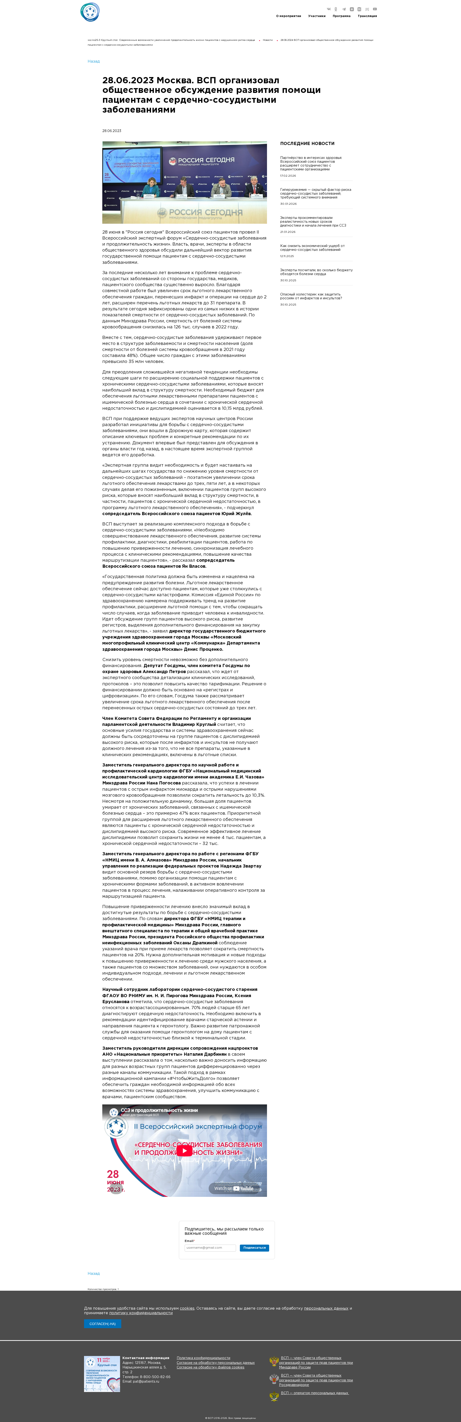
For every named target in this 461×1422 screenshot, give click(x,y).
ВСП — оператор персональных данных (315, 1393)
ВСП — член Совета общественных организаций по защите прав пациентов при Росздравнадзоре (316, 1380)
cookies (187, 1308)
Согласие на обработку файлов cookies (210, 1367)
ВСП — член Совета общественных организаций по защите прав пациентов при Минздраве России (316, 1363)
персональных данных (326, 1308)
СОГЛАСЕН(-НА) (103, 1324)
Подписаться (254, 1248)
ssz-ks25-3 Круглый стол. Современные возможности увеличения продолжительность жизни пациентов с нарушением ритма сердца (171, 40)
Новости (268, 40)
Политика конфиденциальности (203, 1358)
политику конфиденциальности (141, 1313)
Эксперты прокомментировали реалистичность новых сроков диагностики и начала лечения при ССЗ (313, 222)
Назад (94, 61)
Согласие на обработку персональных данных (216, 1363)
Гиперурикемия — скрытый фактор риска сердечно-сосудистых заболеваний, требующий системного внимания (315, 193)
